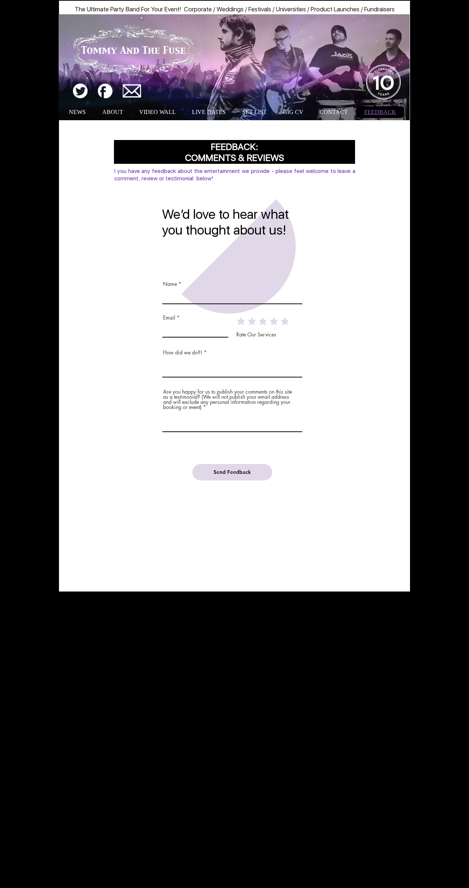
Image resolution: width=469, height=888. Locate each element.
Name (170, 284)
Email (169, 317)
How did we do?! (182, 352)
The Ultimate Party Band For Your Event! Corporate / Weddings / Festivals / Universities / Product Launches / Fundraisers (235, 9)
